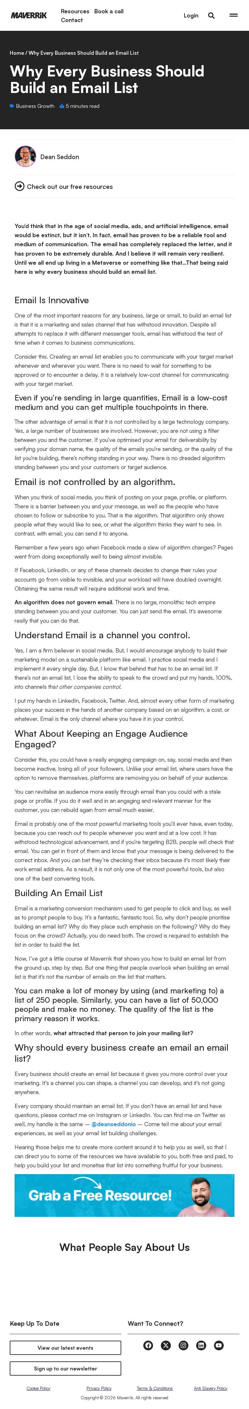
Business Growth (35, 106)
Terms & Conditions (155, 1388)
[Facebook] (148, 1345)
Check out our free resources (70, 186)
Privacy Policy (99, 1388)
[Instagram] (183, 1345)
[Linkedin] (201, 1345)
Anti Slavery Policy (210, 1388)
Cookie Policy (38, 1388)
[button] (211, 15)
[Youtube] (219, 1345)
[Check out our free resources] (20, 186)
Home (17, 53)
